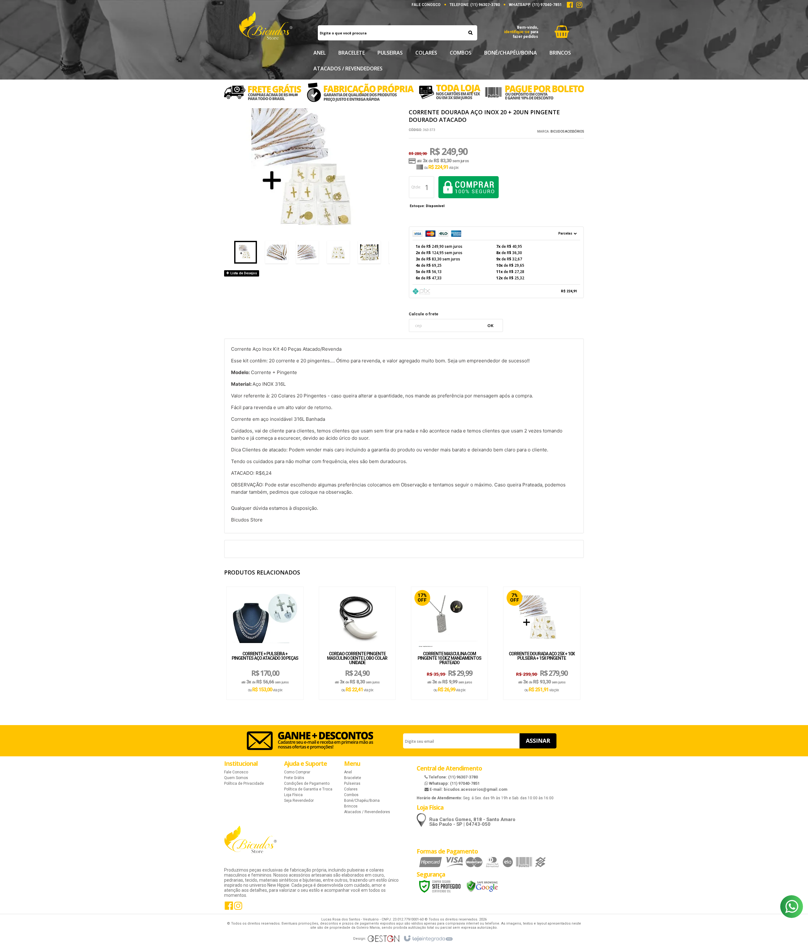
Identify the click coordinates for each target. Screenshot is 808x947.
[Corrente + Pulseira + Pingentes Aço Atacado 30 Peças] (265, 617)
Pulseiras (352, 783)
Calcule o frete (423, 314)
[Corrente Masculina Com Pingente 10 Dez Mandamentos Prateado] (449, 617)
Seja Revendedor (299, 800)
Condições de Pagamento (307, 783)
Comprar (468, 187)
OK (490, 325)
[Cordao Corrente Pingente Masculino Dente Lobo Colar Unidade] (357, 617)
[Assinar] (538, 740)
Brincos (351, 806)
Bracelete (352, 778)
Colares (351, 789)
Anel (348, 772)
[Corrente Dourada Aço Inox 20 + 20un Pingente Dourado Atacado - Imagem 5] (369, 252)
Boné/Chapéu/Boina (362, 800)
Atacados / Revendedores (367, 812)
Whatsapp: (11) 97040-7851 (454, 783)
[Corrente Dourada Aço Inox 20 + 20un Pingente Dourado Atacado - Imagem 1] (245, 252)
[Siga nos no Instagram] (579, 6)
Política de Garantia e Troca (308, 789)
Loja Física (293, 795)
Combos (351, 795)
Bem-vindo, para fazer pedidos (521, 32)
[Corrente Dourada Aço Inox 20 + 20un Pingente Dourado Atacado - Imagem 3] (307, 252)
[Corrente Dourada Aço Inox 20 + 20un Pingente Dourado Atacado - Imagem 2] (276, 252)
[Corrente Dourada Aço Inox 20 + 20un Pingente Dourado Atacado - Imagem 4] (338, 252)
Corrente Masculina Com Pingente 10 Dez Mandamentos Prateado (449, 658)
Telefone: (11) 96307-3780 (453, 777)
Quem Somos (236, 778)
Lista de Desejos (243, 273)
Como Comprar (297, 772)
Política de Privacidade (244, 783)
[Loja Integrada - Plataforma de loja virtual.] (428, 939)
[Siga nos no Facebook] (569, 6)
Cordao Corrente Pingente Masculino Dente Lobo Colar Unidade (357, 658)
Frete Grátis (294, 778)
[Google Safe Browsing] (482, 886)
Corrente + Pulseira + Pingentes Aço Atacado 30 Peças (265, 656)
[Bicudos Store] (265, 30)
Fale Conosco (426, 5)
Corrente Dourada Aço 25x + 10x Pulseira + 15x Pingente (542, 656)
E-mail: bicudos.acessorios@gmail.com (468, 789)
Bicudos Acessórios (567, 131)
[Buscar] (470, 32)
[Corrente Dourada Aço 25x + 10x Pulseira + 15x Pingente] (541, 617)
